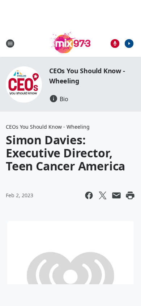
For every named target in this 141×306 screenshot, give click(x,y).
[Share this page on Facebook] (89, 195)
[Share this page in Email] (116, 195)
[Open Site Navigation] (10, 43)
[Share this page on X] (103, 195)
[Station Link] (70, 43)
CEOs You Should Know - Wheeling (48, 126)
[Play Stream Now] (129, 43)
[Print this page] (130, 195)
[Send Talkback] (115, 43)
